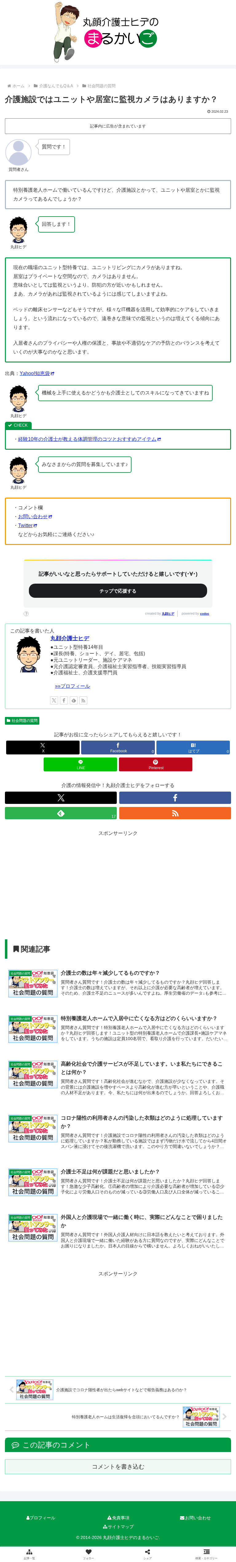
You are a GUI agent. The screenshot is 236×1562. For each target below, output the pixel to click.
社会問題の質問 (24, 720)
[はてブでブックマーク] (196, 1534)
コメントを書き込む (118, 1466)
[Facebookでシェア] (39, 1534)
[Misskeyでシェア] (196, 1517)
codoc (204, 613)
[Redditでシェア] (144, 1534)
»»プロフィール (72, 686)
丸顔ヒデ (168, 613)
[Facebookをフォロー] (64, 700)
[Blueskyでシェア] (144, 1517)
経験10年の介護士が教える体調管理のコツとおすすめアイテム (87, 439)
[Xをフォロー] (54, 700)
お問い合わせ (33, 516)
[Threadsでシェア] (91, 1534)
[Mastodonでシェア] (91, 1517)
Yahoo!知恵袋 (35, 373)
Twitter (25, 525)
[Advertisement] (118, 881)
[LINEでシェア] (39, 1551)
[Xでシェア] (39, 1517)
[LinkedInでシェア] (144, 1551)
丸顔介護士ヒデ (69, 638)
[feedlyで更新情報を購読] (74, 700)
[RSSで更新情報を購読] (83, 700)
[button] (196, 1551)
